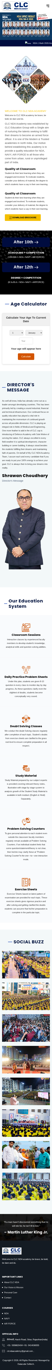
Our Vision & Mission (13, 1287)
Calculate (26, 356)
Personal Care (10, 1292)
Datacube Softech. (26, 1364)
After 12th (24, 267)
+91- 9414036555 (31, 1345)
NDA (6, 1313)
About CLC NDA (11, 1282)
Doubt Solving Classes (26, 726)
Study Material (26, 776)
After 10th (24, 242)
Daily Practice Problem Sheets (26, 677)
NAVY (7, 1318)
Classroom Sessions (26, 635)
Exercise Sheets (26, 889)
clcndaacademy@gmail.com (20, 1351)
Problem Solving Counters (26, 829)
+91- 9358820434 (15, 1345)
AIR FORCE (10, 1323)
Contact (7, 1297)
